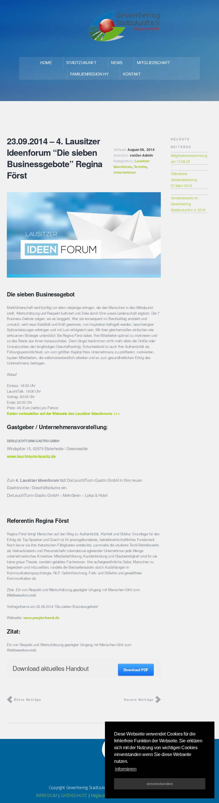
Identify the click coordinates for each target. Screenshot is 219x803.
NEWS (116, 62)
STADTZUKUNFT (81, 62)
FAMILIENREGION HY (89, 74)
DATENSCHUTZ (74, 795)
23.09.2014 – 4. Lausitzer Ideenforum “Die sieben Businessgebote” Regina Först (54, 158)
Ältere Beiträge (27, 699)
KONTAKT (132, 74)
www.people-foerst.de (41, 617)
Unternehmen (124, 172)
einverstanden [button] (160, 783)
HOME (46, 62)
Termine (140, 166)
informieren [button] (125, 769)
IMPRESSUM (46, 795)
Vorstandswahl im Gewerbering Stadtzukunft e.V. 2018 (188, 203)
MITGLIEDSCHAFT (153, 62)
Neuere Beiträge (139, 699)
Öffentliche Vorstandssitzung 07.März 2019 (184, 179)
